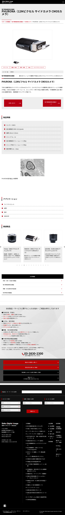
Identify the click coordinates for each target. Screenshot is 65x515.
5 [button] (26, 265)
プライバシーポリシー (16, 511)
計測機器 (8, 22)
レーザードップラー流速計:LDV (35, 434)
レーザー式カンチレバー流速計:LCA (36, 431)
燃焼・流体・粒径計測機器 (9, 281)
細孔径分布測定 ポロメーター (34, 490)
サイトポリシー (26, 511)
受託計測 (58, 432)
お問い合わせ (12, 103)
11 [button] (41, 265)
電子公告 (52, 434)
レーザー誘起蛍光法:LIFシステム (35, 456)
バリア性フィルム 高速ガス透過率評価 (36, 497)
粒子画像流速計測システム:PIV (34, 426)
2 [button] (19, 265)
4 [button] (24, 265)
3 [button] (22, 265)
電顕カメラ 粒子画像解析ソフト (35, 485)
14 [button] (48, 265)
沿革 (51, 431)
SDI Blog (58, 446)
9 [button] (36, 265)
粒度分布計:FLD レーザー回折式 (35, 441)
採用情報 (50, 441)
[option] (12, 247)
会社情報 (50, 423)
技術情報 (58, 423)
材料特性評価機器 (7, 293)
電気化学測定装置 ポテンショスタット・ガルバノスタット (36, 477)
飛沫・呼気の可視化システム (34, 428)
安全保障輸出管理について (9, 512)
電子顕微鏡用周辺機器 (17, 22)
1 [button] (17, 265)
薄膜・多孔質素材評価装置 (9, 289)
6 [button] (29, 265)
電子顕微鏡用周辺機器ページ (51, 103)
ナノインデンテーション (33, 487)
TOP (3, 22)
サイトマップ (6, 511)
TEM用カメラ (27, 22)
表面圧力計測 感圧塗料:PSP (34, 461)
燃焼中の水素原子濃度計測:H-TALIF (36, 459)
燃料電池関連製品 (31, 499)
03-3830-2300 (33, 353)
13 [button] (45, 265)
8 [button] (33, 265)
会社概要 (52, 428)
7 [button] (31, 265)
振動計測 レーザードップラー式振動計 (36, 473)
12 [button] (43, 265)
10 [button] (38, 265)
